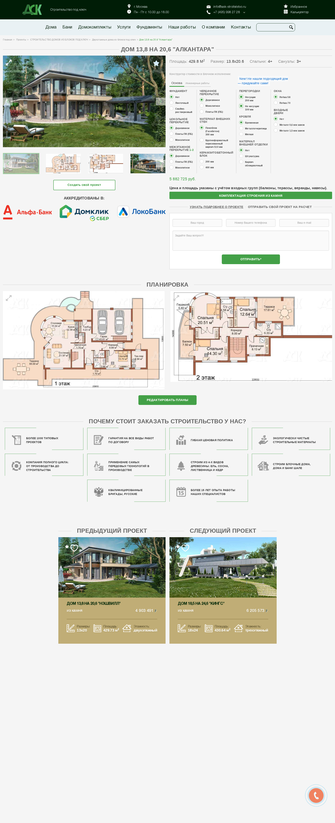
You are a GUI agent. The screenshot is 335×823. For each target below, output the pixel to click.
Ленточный (181, 103)
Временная (251, 123)
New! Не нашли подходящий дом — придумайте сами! (263, 81)
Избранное (299, 7)
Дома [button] (50, 27)
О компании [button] (213, 27)
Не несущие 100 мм (252, 108)
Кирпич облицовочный (253, 164)
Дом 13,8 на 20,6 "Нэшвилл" (94, 604)
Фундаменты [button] (149, 27)
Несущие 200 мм (250, 99)
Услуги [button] (123, 27)
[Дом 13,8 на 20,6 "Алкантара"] (84, 101)
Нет (177, 97)
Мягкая (249, 134)
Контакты (241, 27)
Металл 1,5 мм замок (292, 130)
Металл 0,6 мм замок (292, 125)
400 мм (209, 167)
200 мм (209, 161)
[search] (291, 27)
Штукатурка (252, 156)
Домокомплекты (94, 27)
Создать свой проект (84, 185)
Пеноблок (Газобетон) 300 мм (212, 131)
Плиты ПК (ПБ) (184, 134)
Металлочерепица (256, 128)
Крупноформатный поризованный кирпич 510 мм (216, 144)
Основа (176, 83)
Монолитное (182, 140)
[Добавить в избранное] (156, 63)
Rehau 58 (285, 97)
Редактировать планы (167, 400)
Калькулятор (300, 12)
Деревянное (182, 128)
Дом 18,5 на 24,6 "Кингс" (201, 604)
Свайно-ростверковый (183, 110)
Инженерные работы (197, 83)
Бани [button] (67, 27)
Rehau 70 (285, 103)
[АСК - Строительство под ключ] (34, 9)
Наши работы (182, 27)
